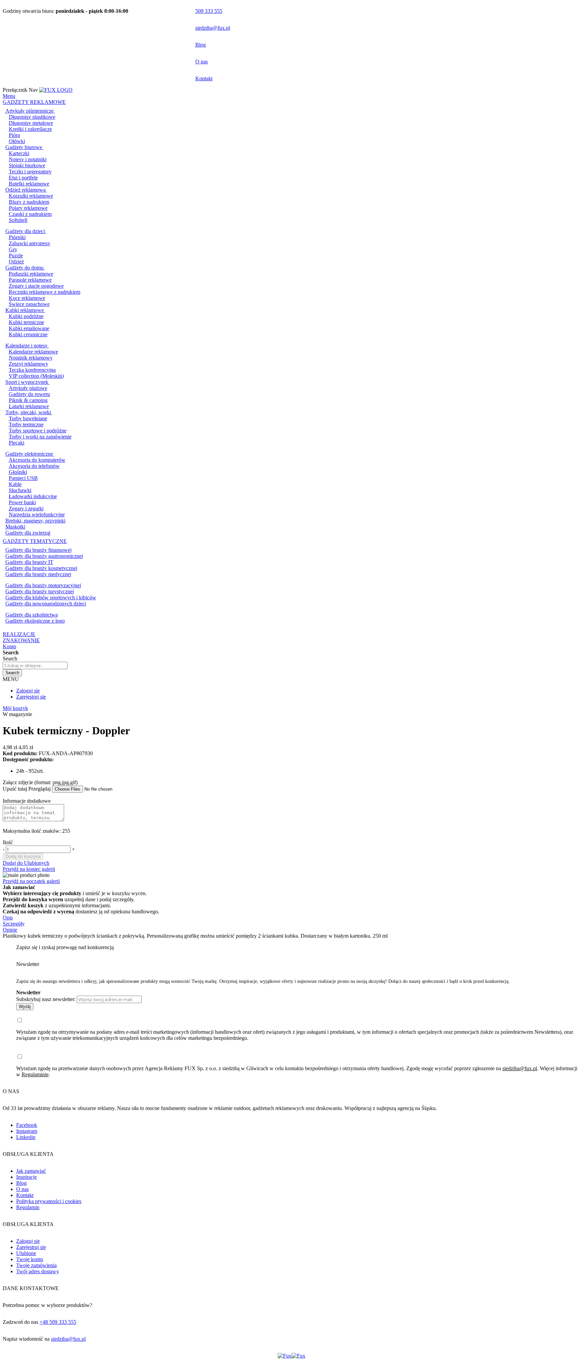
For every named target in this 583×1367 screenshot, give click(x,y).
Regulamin (27, 1207)
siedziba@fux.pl (212, 28)
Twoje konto (29, 1259)
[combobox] (35, 665)
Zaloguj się (28, 690)
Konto (9, 646)
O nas (201, 61)
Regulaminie (35, 1074)
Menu (9, 96)
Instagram (26, 1131)
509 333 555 (208, 11)
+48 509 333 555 (57, 1322)
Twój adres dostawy (37, 1271)
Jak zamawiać (31, 1171)
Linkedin (25, 1137)
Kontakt (204, 78)
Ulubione (26, 1253)
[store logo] (56, 90)
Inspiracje (26, 1177)
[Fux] (291, 1356)
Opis (8, 917)
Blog (200, 45)
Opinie (10, 930)
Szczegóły (14, 924)
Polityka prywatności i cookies (48, 1201)
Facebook (26, 1125)
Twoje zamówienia (36, 1265)
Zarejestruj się (31, 697)
